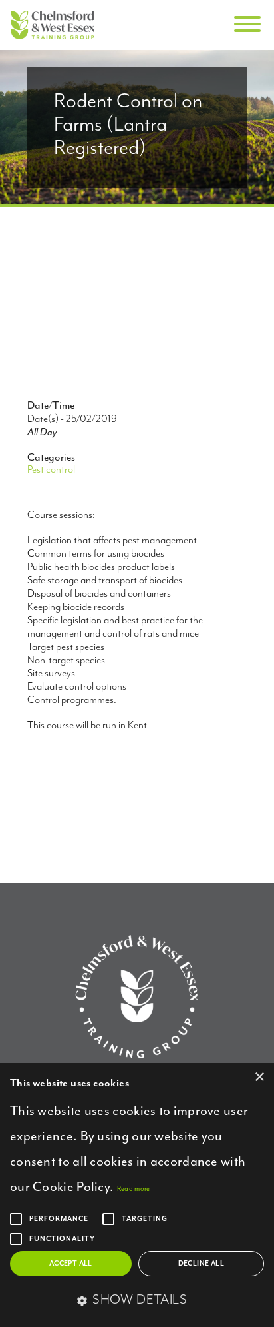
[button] (137, 1301)
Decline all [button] (201, 1264)
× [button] (259, 1077)
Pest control (51, 470)
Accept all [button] (70, 1264)
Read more (133, 1189)
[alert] (137, 1195)
